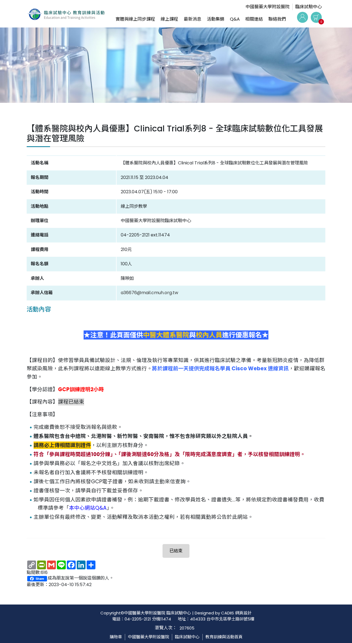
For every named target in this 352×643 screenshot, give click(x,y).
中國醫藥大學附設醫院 (268, 7)
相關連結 (254, 19)
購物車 (116, 637)
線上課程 (169, 19)
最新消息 (192, 19)
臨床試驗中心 (308, 7)
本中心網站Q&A (88, 508)
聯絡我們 (277, 19)
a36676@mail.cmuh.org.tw (149, 292)
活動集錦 (215, 19)
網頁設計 (243, 613)
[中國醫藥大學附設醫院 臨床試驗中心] (66, 17)
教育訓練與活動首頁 (224, 637)
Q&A (235, 19)
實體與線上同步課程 (135, 19)
